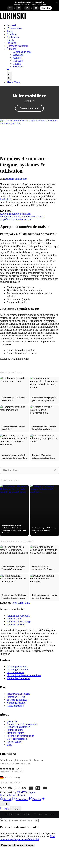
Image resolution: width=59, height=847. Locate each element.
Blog (9, 744)
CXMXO (22, 792)
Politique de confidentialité (20, 735)
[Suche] (9, 78)
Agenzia (9, 178)
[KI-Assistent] (8, 70)
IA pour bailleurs (15, 672)
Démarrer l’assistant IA (18, 727)
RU (40, 814)
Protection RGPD (16, 696)
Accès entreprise (15, 705)
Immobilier (21, 178)
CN (51, 814)
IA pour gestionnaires (18, 669)
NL (29, 814)
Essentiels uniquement (12, 845)
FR (18, 814)
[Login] (9, 74)
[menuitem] (33, 25)
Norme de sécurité (16, 702)
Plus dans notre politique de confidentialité (27, 838)
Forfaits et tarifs (15, 729)
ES (24, 814)
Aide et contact (14, 741)
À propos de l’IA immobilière (22, 724)
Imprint (32, 792)
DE (7, 814)
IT (35, 814)
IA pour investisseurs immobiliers (24, 675)
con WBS (18, 602)
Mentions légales (15, 732)
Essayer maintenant (29, 108)
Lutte (27, 602)
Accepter (30, 845)
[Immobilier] (13, 19)
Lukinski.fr (5, 199)
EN (12, 814)
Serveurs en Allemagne (18, 693)
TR (46, 814)
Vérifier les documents (18, 678)
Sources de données (17, 699)
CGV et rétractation (17, 738)
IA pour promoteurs (17, 666)
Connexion (12, 721)
